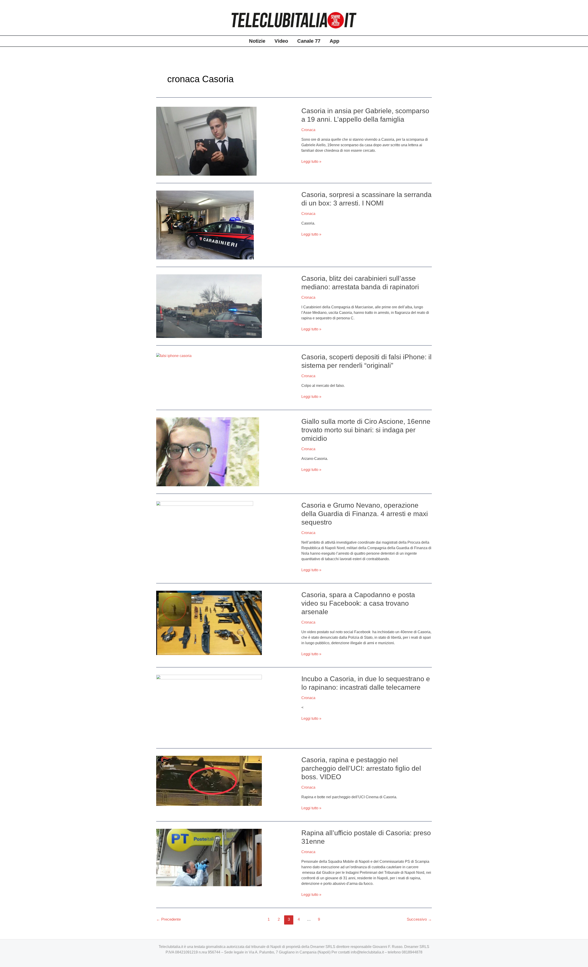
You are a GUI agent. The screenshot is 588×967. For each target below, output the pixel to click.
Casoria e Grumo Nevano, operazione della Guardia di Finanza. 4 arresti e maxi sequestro (364, 513)
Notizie (257, 41)
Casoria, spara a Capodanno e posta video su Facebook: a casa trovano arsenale (358, 603)
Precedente (168, 919)
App (334, 41)
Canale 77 (308, 41)
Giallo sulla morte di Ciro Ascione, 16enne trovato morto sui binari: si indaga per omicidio (365, 430)
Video (281, 41)
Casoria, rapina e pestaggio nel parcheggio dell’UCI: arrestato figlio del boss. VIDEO (361, 768)
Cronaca (308, 130)
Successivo (419, 919)
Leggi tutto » (311, 161)
